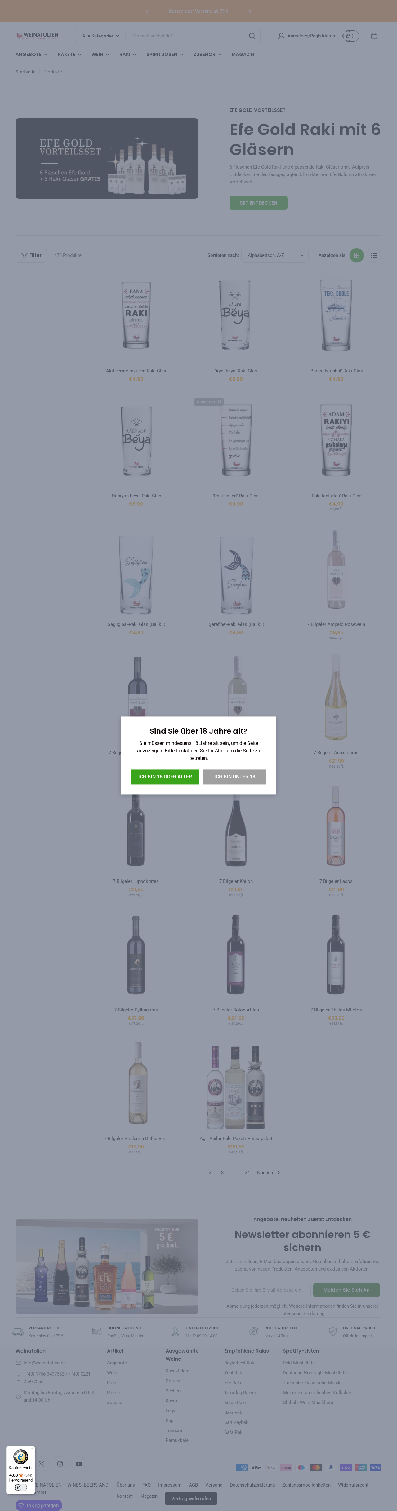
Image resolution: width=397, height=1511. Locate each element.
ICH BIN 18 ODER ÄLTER (165, 777)
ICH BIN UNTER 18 (234, 777)
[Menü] (31, 1449)
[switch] (21, 1487)
